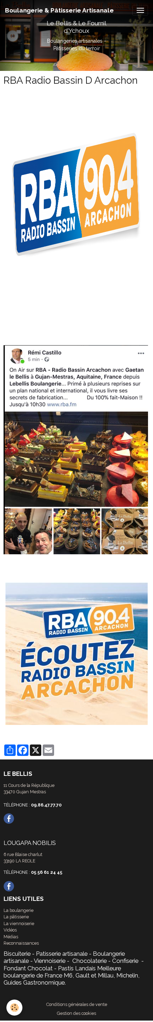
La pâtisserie (16, 916)
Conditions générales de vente (76, 1004)
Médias (11, 936)
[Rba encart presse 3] (76, 653)
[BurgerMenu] (140, 10)
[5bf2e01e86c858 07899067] (76, 204)
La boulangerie (18, 910)
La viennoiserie (19, 923)
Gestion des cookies (76, 1013)
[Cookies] (14, 1008)
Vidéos (10, 930)
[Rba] (76, 449)
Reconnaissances (21, 943)
